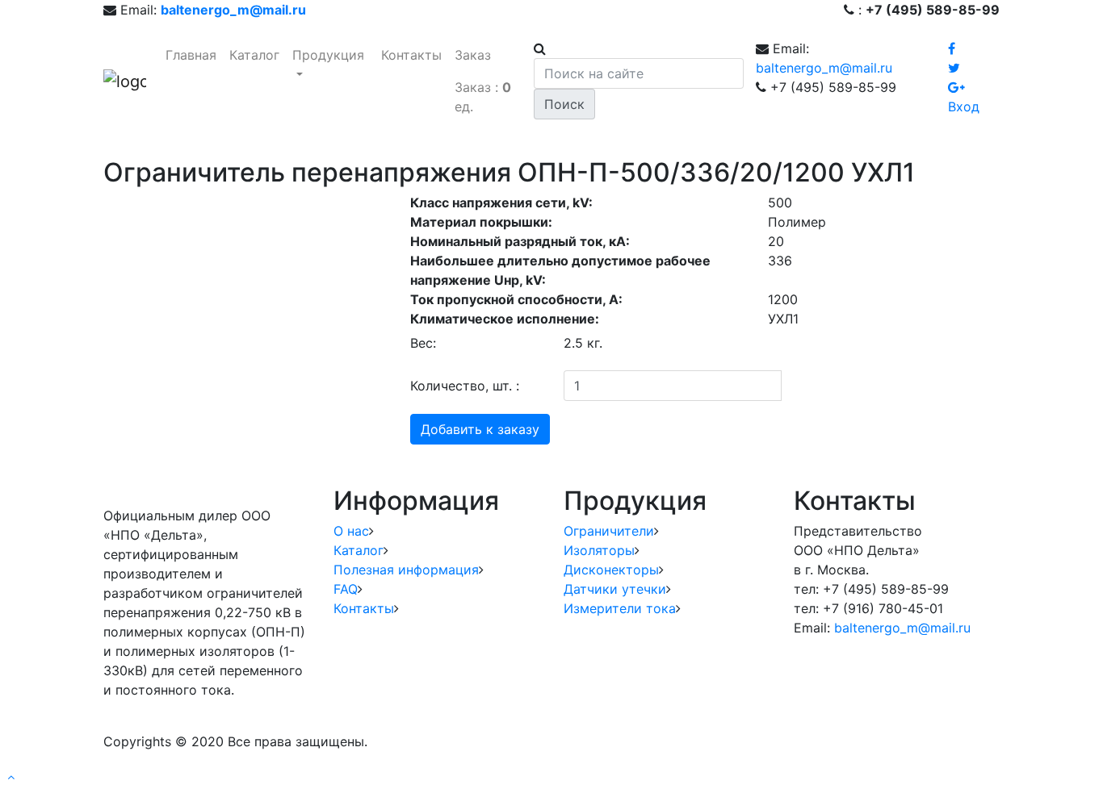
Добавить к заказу (480, 429)
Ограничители (609, 531)
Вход (963, 106)
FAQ (345, 589)
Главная (191, 55)
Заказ (473, 55)
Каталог (254, 55)
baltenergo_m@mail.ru (824, 68)
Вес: (423, 343)
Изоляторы (599, 550)
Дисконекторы (611, 569)
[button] (11, 776)
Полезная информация (406, 569)
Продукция (328, 55)
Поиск (564, 104)
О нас (351, 531)
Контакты (411, 55)
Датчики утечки (615, 589)
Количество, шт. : (464, 386)
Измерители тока (620, 608)
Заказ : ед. (483, 97)
